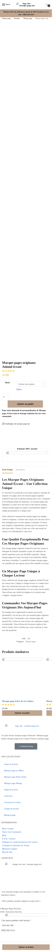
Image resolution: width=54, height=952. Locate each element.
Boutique (17, 18)
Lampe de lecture (11, 809)
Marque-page (27, 18)
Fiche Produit (7, 470)
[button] (8, 371)
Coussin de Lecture (12, 802)
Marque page (6, 18)
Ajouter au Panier (26, 947)
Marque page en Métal (14, 770)
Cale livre (8, 796)
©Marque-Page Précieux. (11, 908)
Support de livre (11, 789)
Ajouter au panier (25, 404)
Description (20, 470)
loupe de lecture (11, 764)
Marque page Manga (13, 783)
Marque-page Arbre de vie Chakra (18, 701)
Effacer (19, 389)
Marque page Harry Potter (15, 777)
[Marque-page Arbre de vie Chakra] (22, 678)
